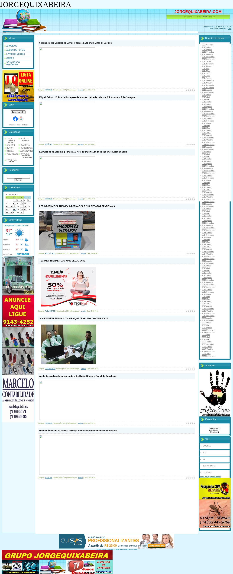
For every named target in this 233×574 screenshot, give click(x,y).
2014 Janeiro (207, 147)
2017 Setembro (208, 251)
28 (11, 212)
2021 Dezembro (208, 332)
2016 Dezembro (208, 230)
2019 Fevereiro (208, 292)
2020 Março (206, 323)
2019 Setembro (208, 308)
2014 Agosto (207, 164)
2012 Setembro (208, 109)
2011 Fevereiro (208, 64)
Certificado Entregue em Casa (126, 549)
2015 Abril (206, 183)
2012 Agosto (207, 107)
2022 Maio (206, 335)
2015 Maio (206, 185)
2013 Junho (206, 130)
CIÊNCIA (9, 151)
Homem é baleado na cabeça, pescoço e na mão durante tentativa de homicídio (78, 430)
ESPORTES (11, 139)
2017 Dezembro (208, 259)
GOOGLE (207, 446)
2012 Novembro (208, 114)
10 (22, 203)
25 (25, 209)
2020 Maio (206, 325)
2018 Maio (206, 270)
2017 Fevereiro (208, 235)
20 (7, 209)
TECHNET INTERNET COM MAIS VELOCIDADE (62, 261)
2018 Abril (206, 268)
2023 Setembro (208, 344)
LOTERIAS (207, 472)
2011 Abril (205, 69)
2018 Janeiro (207, 261)
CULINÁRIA (25, 145)
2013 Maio (206, 128)
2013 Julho (206, 133)
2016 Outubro (207, 225)
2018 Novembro (208, 285)
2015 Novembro (208, 199)
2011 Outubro (207, 83)
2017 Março (206, 237)
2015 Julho (206, 190)
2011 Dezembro (208, 88)
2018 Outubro (207, 282)
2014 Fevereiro (208, 149)
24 (22, 209)
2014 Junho (206, 159)
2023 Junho (206, 342)
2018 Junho (206, 273)
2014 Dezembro (208, 173)
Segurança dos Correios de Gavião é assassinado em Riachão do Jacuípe (75, 43)
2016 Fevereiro (208, 206)
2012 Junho (206, 102)
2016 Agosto (207, 221)
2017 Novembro (208, 256)
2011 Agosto (206, 78)
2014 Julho (206, 161)
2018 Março (206, 266)
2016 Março (206, 209)
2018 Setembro (208, 280)
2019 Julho (206, 304)
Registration (189, 17)
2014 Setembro (208, 166)
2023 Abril (206, 337)
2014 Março (206, 152)
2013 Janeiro (207, 118)
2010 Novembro (208, 57)
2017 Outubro (207, 254)
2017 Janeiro (207, 232)
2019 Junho (206, 301)
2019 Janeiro (207, 289)
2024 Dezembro (208, 351)
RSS (229, 29)
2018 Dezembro (208, 287)
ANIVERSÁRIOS (26, 151)
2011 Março (206, 66)
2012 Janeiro (207, 90)
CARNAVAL (24, 154)
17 (22, 206)
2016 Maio (206, 213)
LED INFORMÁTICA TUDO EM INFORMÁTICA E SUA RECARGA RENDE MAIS (77, 206)
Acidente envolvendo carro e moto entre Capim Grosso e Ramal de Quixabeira (77, 376)
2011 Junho (206, 73)
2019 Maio (206, 299)
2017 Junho (206, 244)
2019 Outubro (207, 311)
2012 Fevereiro (208, 92)
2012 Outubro (207, 111)
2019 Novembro (208, 313)
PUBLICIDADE (12, 154)
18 (25, 206)
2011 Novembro (208, 85)
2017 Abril (206, 240)
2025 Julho (206, 354)
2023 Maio (206, 339)
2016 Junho (206, 216)
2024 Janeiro (207, 347)
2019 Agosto (207, 306)
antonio (80, 90)
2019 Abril (206, 297)
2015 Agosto (207, 192)
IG (204, 459)
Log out (212, 17)
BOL (204, 452)
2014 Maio (206, 156)
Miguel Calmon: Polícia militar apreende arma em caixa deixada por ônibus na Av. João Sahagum (87, 97)
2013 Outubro (207, 140)
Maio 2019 (12, 195)
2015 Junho (206, 187)
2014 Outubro (207, 168)
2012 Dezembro (208, 116)
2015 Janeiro (207, 175)
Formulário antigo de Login (18, 125)
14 (11, 206)
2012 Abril (206, 97)
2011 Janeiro (207, 61)
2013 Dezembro (208, 145)
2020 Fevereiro (208, 320)
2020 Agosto (207, 327)
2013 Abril (206, 126)
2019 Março (206, 294)
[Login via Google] (20, 118)
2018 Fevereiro (208, 263)
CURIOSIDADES (27, 148)
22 (14, 209)
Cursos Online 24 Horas (104, 549)
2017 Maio (206, 242)
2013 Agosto (207, 135)
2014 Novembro (208, 171)
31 (22, 212)
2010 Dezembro (208, 59)
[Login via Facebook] (15, 118)
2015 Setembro (208, 194)
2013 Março (206, 123)
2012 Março (206, 95)
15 (14, 206)
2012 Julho (206, 104)
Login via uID (18, 112)
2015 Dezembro (208, 202)
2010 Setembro (208, 52)
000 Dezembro (208, 45)
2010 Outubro (207, 54)
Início (199, 17)
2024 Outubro (207, 349)
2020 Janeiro (207, 318)
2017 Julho (206, 247)
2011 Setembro (208, 80)
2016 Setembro (208, 223)
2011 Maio (206, 71)
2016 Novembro (208, 228)
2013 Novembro (208, 142)
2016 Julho (206, 218)
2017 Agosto (207, 249)
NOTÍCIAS (24, 139)
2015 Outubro (207, 197)
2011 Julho (206, 76)
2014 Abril (206, 154)
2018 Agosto (207, 278)
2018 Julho (206, 275)
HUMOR (9, 148)
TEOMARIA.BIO (209, 466)
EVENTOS (10, 145)
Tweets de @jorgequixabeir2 (210, 477)
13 (7, 206)
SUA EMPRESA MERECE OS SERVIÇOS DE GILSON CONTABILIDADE (73, 318)
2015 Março (206, 180)
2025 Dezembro (208, 356)
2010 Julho (206, 47)
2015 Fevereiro (208, 178)
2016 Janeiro (207, 204)
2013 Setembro (208, 137)
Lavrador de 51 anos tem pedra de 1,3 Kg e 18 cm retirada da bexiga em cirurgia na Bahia (83, 152)
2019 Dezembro (208, 316)
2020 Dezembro (208, 330)
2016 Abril (206, 211)
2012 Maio (206, 99)
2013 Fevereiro (208, 121)
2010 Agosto (207, 50)
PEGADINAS (11, 160)
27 (7, 212)
